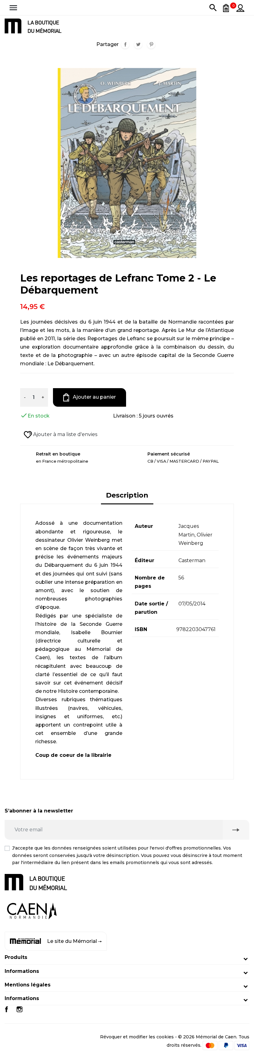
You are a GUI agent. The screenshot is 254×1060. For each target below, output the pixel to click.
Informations (22, 971)
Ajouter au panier (94, 397)
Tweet (138, 44)
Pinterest (151, 44)
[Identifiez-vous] (240, 8)
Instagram (19, 1009)
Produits (16, 957)
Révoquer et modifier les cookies (137, 1037)
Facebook (6, 1009)
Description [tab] (127, 495)
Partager (125, 44)
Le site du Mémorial (72, 941)
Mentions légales (27, 985)
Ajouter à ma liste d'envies (64, 434)
